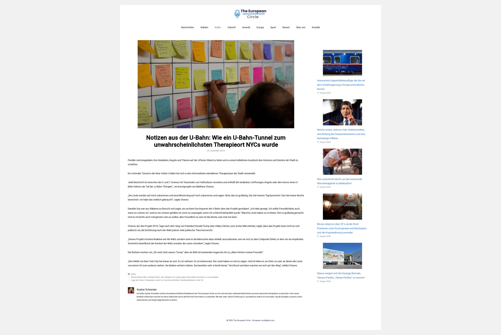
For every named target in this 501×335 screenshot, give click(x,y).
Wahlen (204, 27)
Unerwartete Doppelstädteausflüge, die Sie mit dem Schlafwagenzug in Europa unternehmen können (341, 84)
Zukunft (231, 27)
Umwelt (246, 27)
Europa (260, 27)
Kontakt (316, 27)
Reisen (286, 27)
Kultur (218, 27)
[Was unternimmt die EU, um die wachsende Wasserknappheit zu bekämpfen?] (342, 172)
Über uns (300, 27)
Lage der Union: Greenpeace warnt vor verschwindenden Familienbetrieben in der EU (167, 280)
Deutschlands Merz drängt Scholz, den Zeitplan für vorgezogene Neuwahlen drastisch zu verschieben (174, 277)
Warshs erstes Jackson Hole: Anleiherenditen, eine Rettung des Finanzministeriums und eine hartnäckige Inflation (341, 134)
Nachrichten (187, 27)
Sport (273, 27)
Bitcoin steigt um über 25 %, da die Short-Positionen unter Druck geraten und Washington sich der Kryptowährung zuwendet (341, 228)
